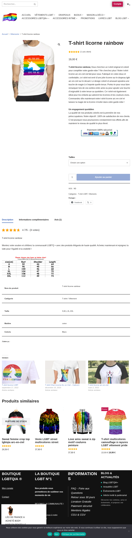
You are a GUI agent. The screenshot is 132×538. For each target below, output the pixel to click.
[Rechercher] (35, 4)
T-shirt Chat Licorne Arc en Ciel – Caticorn (62, 385)
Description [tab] (7, 220)
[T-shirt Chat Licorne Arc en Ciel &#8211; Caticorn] (65, 372)
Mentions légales (80, 510)
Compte (117, 4)
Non (56, 534)
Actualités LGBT (110, 487)
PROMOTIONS (88, 18)
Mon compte (7, 488)
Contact (5, 497)
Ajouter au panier (103, 177)
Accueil (5, 34)
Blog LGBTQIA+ (110, 482)
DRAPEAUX (64, 15)
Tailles (72, 157)
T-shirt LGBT (83, 194)
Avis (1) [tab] (58, 220)
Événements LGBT (112, 491)
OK (50, 534)
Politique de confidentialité (73, 534)
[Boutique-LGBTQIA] (9, 17)
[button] (54, 14)
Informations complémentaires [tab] (34, 220)
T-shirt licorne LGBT (10, 385)
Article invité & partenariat (115, 495)
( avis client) (85, 52)
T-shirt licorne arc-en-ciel (98, 385)
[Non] (128, 531)
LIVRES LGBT (105, 18)
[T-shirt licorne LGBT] (22, 372)
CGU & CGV (78, 514)
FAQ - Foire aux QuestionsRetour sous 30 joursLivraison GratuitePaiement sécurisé (83, 497)
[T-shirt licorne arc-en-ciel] (108, 372)
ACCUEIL (26, 15)
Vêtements (14, 34)
